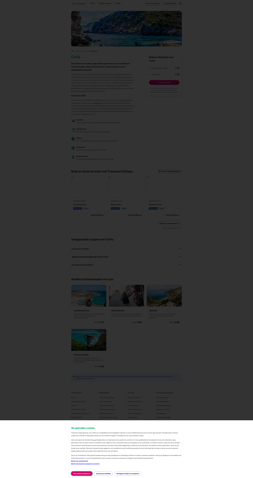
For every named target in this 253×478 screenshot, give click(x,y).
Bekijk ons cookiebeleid (79, 461)
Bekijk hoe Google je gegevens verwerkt (85, 463)
